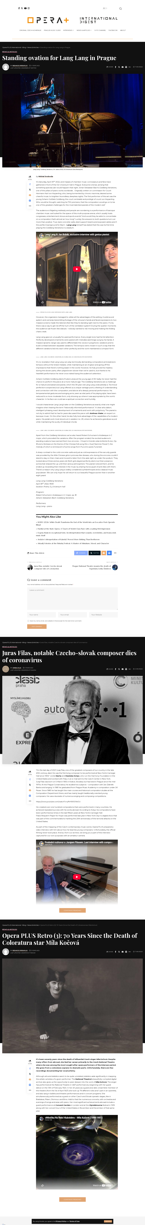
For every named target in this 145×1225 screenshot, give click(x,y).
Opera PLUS (17, 668)
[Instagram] (28, 8)
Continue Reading (72, 910)
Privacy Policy (61, 1221)
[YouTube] (25, 8)
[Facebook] (19, 8)
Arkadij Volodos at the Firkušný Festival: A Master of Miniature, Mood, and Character (73, 543)
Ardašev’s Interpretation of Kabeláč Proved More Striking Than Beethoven (68, 539)
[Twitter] (22, 8)
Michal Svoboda (46, 176)
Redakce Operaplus (20, 65)
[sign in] (131, 8)
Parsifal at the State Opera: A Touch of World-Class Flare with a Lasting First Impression (74, 529)
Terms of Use (74, 1221)
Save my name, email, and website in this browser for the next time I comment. (56, 621)
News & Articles (9, 51)
